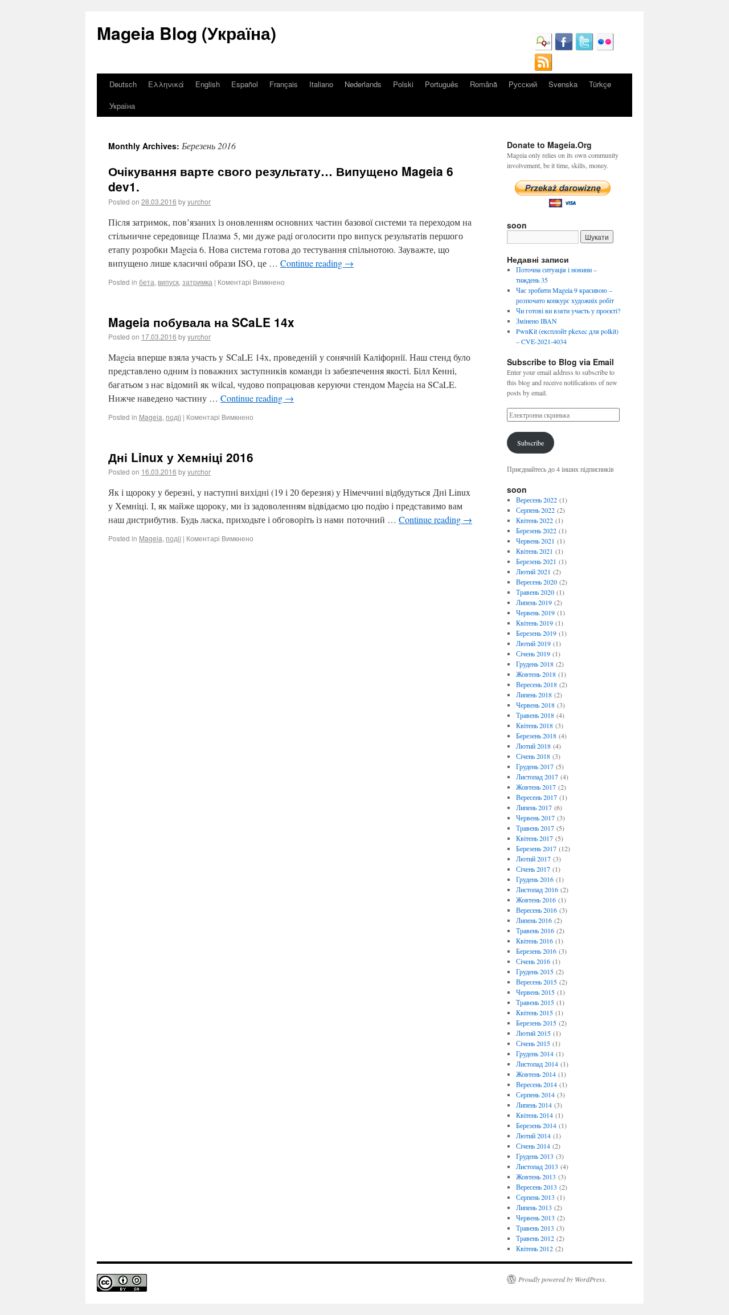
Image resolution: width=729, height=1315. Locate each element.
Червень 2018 (535, 704)
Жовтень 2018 (536, 674)
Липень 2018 (534, 694)
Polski (403, 84)
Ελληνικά (166, 84)
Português (441, 84)
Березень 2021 (536, 561)
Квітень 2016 (534, 940)
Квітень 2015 (534, 1012)
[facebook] (564, 47)
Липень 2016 (534, 920)
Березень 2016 (536, 950)
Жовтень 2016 (536, 899)
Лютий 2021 (533, 571)
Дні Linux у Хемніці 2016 (180, 456)
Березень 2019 (536, 633)
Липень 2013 (534, 1207)
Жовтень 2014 (536, 1074)
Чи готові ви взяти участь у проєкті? (568, 310)
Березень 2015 (536, 1022)
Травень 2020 (535, 592)
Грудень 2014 (535, 1053)
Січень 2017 (533, 868)
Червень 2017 (535, 817)
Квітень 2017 (534, 838)
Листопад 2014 (537, 1063)
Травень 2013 (535, 1227)
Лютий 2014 (533, 1135)
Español (244, 84)
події (173, 417)
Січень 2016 (533, 961)
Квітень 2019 (534, 622)
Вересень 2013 (536, 1186)
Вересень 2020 (536, 581)
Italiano (321, 84)
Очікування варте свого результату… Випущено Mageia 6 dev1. (280, 178)
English (207, 84)
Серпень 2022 (535, 509)
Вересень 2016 (536, 909)
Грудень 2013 (535, 1156)
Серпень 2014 (535, 1094)
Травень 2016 (535, 930)
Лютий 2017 (533, 858)
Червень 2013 (535, 1217)
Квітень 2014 (534, 1115)
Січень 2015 (533, 1043)
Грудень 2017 (535, 766)
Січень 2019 (533, 653)
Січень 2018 (533, 756)
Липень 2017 (534, 807)
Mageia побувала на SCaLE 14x (201, 321)
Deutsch (123, 84)
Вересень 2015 (536, 981)
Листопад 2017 (537, 776)
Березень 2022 (536, 530)
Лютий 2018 (533, 745)
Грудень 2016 (535, 879)
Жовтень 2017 (536, 786)
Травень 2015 (535, 1002)
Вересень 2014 (536, 1084)
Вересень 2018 (536, 684)
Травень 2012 (535, 1238)
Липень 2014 (534, 1104)
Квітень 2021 (534, 551)
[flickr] (605, 47)
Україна (122, 105)
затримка (197, 282)
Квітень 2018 (534, 725)
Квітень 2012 (534, 1248)
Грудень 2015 (535, 971)
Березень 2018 (536, 735)
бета (146, 282)
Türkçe (600, 84)
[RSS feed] (543, 68)
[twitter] (584, 47)
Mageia (150, 417)
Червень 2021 (535, 540)
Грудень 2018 (535, 663)
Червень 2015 (535, 992)
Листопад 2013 (537, 1166)
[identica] (543, 47)
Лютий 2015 (533, 1033)
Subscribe (530, 442)
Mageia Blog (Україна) (186, 33)
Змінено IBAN (536, 320)
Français (283, 84)
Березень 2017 (536, 848)
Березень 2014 (536, 1125)
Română (483, 84)
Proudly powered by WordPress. (562, 1279)
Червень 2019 (535, 612)
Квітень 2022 (534, 520)
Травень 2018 (535, 715)
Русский (523, 84)
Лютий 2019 (533, 643)
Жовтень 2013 (536, 1176)
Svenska (563, 84)
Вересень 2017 (536, 797)
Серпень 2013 (535, 1197)
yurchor (199, 201)
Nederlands (363, 84)
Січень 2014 (533, 1145)
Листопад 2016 (537, 889)
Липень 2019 (534, 602)
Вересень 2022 (536, 499)
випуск (168, 282)
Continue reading (317, 263)
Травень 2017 (535, 827)
